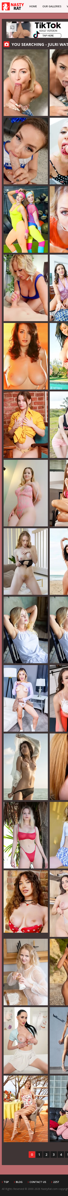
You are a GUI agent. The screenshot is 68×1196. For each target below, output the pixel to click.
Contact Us (38, 1182)
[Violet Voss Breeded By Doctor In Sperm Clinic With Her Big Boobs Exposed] (26, 1040)
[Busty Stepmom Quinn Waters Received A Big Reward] (26, 82)
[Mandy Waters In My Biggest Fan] (26, 151)
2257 (56, 1182)
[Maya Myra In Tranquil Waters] (26, 766)
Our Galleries (51, 6)
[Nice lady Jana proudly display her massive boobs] (26, 356)
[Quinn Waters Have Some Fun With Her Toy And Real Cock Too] (26, 288)
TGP (6, 1182)
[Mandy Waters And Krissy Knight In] (26, 219)
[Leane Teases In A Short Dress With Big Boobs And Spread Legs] (26, 972)
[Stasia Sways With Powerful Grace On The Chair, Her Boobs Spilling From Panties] (26, 424)
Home (33, 6)
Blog (19, 1182)
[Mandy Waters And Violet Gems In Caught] (26, 698)
